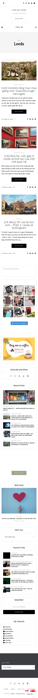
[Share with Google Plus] (32, 119)
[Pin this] (35, 119)
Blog (13, 689)
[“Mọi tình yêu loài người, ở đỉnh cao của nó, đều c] (8, 301)
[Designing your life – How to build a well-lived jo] (8, 312)
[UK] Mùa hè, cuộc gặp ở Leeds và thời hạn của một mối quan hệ (19, 159)
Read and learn (27, 561)
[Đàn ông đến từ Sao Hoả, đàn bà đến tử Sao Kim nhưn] (8, 290)
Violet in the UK (19, 84)
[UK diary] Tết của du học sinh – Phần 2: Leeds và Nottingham (19, 225)
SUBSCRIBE (19, 18)
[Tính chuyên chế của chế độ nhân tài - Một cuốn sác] (19, 290)
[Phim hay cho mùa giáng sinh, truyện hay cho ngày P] (30, 290)
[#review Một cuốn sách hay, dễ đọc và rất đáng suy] (30, 312)
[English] (26, 690)
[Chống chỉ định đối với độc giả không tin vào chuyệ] (19, 301)
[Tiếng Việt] (28, 690)
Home (6, 689)
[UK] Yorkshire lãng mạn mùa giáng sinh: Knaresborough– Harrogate (19, 91)
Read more (19, 111)
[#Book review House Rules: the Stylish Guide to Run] (30, 301)
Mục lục (21, 689)
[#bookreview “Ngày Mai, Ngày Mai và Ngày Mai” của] (19, 312)
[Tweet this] (30, 119)
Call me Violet (19, 10)
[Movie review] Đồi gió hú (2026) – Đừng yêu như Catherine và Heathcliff (21, 565)
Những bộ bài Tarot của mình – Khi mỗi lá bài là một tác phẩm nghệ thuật (22, 435)
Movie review (16, 561)
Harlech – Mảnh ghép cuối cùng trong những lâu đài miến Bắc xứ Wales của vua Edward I (22, 417)
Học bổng (14, 553)
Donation (31, 689)
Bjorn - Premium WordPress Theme (22, 694)
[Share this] (27, 119)
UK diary (19, 218)
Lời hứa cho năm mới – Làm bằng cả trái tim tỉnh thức (19, 518)
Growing (19, 516)
